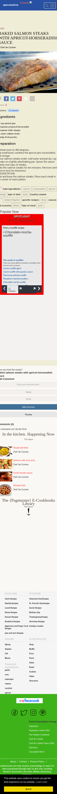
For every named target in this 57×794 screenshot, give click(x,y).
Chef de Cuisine (8, 47)
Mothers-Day (34, 612)
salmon (26, 189)
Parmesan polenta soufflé (14, 275)
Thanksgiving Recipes (38, 617)
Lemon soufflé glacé (12, 268)
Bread (31, 667)
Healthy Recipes (11, 603)
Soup (31, 644)
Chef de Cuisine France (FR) (41, 743)
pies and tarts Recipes (14, 633)
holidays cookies (36, 626)
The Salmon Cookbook (39, 734)
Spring (7, 644)
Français (25, 3)
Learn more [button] (41, 782)
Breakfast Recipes (12, 621)
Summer (8, 649)
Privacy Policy (37, 761)
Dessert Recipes (11, 617)
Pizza (31, 653)
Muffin (32, 649)
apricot (52, 189)
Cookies (32, 672)
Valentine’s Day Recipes (39, 599)
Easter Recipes (35, 608)
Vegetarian (33, 726)
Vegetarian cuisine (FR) (39, 730)
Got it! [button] (29, 789)
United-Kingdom (12, 200)
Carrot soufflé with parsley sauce (18, 272)
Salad (31, 663)
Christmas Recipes (37, 621)
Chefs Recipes (11, 599)
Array (44, 200)
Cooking (10, 5)
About (13, 761)
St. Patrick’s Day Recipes (39, 603)
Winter (16, 205)
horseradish (39, 189)
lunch (25, 194)
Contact (23, 761)
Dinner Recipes (11, 612)
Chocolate (33, 681)
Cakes (31, 676)
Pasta (31, 658)
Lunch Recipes (11, 608)
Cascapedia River (36, 752)
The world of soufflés (13, 260)
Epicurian (33, 747)
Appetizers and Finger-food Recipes (16, 627)
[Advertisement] (28, 327)
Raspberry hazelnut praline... (16, 278)
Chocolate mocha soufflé (14, 282)
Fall (6, 653)
